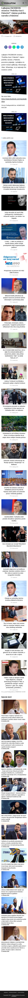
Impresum (6, 992)
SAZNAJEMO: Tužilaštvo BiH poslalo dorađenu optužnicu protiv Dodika (14, 519)
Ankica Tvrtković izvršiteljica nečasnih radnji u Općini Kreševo (14, 382)
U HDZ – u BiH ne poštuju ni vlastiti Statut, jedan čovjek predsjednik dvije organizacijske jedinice (14, 244)
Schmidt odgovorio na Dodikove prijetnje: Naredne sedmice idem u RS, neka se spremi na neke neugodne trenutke (14, 572)
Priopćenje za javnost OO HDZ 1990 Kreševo (14, 271)
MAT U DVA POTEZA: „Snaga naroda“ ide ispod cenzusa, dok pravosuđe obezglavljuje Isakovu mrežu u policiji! (14, 817)
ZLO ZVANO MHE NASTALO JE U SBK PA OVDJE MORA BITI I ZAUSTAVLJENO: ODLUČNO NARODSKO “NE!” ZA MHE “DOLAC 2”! (14, 354)
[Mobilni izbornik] (23, 3)
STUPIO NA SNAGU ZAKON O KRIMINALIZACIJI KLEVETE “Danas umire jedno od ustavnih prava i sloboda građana (14, 490)
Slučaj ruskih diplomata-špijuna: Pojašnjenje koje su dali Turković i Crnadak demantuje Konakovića (14, 187)
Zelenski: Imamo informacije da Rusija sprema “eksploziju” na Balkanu (14, 462)
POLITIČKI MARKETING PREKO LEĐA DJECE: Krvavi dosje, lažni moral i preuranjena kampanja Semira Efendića (12, 866)
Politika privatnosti (12, 992)
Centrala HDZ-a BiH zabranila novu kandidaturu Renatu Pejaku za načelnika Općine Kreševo (14, 160)
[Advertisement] (14, 969)
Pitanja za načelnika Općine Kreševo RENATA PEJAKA (14, 599)
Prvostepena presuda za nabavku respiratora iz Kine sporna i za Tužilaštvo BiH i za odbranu (14, 408)
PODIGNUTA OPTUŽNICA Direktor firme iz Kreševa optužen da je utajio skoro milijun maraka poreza (14, 435)
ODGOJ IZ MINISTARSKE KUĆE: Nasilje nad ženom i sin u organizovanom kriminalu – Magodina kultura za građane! (12, 891)
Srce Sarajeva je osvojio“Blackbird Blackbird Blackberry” (14, 545)
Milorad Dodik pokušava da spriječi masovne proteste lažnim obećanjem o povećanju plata (14, 297)
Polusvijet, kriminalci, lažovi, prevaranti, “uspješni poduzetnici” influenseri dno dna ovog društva (14, 325)
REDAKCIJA (19, 36)
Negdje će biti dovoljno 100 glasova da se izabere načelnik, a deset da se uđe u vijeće (14, 652)
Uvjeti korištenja (21, 992)
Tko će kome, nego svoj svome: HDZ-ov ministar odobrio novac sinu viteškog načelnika (14, 625)
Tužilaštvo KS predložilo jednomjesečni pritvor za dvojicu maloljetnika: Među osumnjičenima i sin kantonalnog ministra (12, 843)
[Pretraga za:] (25, 3)
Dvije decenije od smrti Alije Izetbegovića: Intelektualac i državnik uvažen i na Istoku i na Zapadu (14, 215)
